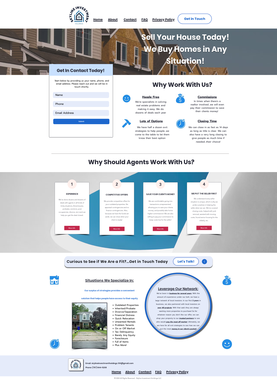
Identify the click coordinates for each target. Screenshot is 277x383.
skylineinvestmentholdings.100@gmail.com (113, 363)
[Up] (204, 261)
